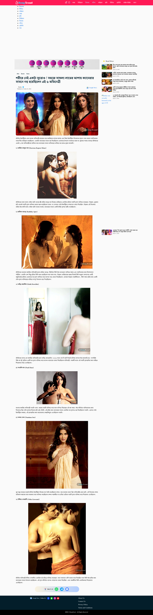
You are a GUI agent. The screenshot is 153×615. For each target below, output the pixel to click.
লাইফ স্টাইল (127, 2)
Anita (20, 87)
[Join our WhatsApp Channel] (51, 598)
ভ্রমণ (134, 2)
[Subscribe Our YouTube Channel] (58, 598)
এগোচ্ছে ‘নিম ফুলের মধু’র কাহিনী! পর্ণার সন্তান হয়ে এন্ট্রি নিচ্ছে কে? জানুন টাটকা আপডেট (125, 231)
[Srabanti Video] (32, 63)
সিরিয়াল (80, 2)
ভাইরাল (100, 2)
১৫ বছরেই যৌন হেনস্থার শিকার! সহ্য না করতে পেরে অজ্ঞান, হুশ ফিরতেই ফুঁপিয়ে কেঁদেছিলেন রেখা (125, 96)
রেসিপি (119, 2)
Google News (93, 88)
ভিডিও (112, 2)
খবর (73, 2)
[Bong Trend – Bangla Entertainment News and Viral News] (24, 2)
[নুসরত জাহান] (46, 63)
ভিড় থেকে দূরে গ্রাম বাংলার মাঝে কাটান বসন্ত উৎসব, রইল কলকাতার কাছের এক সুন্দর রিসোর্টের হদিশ (125, 66)
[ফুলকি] (53, 63)
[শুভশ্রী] (60, 63)
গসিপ (93, 2)
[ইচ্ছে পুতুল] (67, 63)
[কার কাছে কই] (81, 63)
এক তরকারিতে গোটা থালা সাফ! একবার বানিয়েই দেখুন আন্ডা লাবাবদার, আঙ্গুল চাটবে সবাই (124, 80)
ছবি (106, 2)
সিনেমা (87, 2)
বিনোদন (21, 6)
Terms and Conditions (85, 607)
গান (20, 28)
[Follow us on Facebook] (48, 598)
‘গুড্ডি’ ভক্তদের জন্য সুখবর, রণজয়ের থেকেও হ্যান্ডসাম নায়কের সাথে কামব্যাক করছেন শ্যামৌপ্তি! (125, 73)
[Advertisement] (76, 44)
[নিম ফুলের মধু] (74, 63)
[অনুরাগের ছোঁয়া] (39, 63)
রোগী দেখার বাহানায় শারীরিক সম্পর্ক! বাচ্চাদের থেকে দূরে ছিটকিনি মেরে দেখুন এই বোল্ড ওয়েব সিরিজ (124, 88)
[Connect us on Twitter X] (54, 598)
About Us (81, 598)
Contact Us (81, 601)
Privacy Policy (83, 604)
